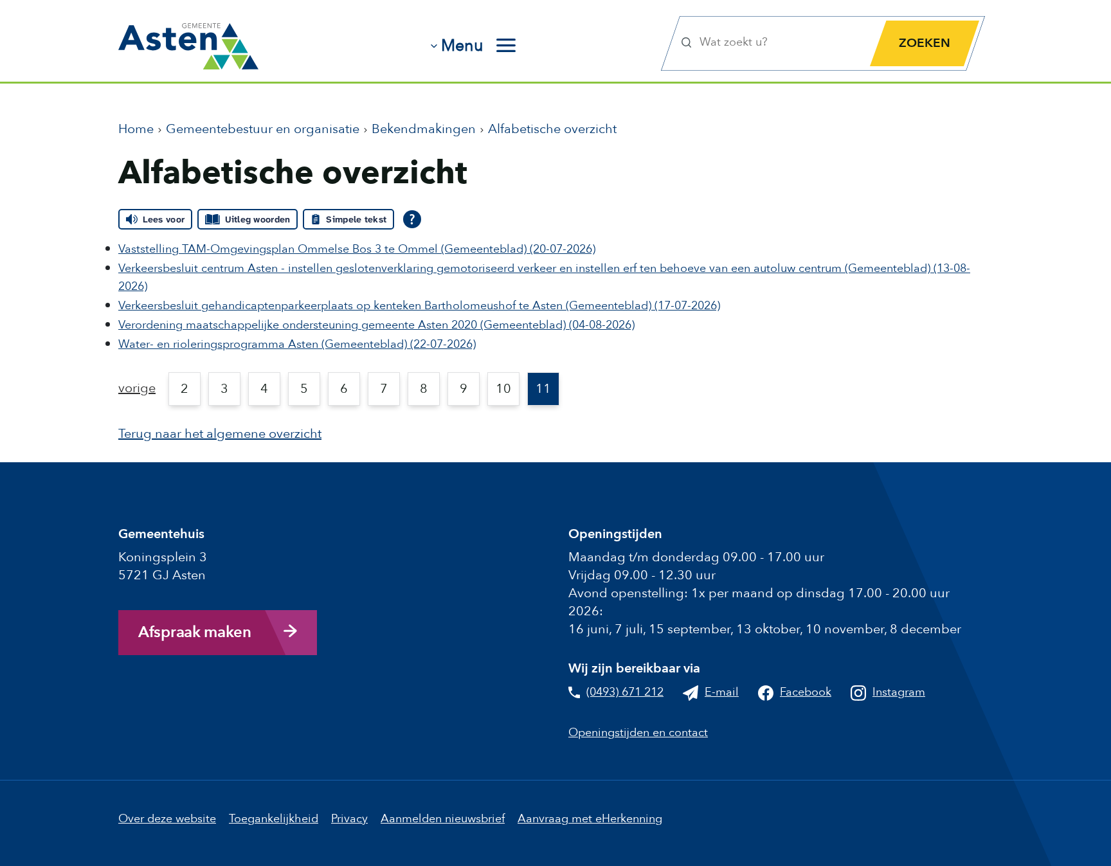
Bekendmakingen (424, 129)
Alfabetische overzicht (552, 129)
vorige (137, 388)
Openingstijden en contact (638, 733)
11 (543, 388)
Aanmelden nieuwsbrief (443, 819)
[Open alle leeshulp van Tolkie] (412, 219)
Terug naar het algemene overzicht (219, 433)
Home (136, 129)
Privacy (349, 819)
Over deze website (167, 819)
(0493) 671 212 (625, 692)
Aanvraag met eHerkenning (590, 819)
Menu (462, 46)
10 (503, 388)
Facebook (805, 692)
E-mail (722, 692)
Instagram (898, 692)
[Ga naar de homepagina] (188, 42)
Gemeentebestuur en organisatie (262, 129)
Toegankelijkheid (273, 819)
